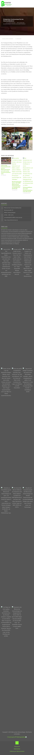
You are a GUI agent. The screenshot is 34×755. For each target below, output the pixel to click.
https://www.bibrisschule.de (11, 220)
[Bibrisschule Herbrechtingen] (6, 3)
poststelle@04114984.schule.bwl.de (13, 217)
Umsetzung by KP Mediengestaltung (16, 737)
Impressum (17, 746)
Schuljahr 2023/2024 (10, 22)
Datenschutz (17, 748)
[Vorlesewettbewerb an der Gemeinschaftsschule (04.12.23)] (28, 171)
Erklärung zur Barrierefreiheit (17, 751)
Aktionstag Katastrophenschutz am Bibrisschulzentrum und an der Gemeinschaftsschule (6, 169)
